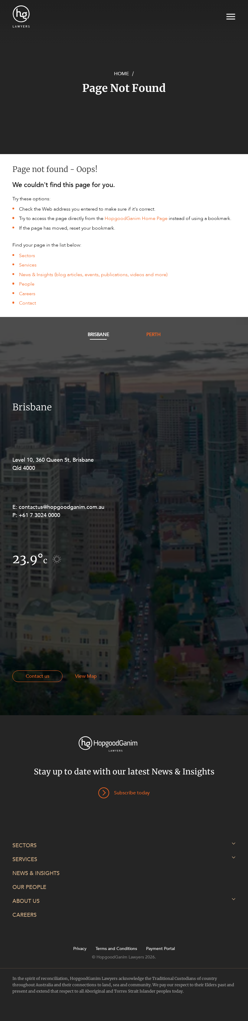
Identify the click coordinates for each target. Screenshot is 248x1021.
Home (121, 73)
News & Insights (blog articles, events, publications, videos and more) (93, 274)
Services (28, 265)
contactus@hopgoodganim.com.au (61, 507)
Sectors (27, 255)
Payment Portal (160, 949)
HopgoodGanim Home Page (136, 218)
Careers (27, 293)
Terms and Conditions (116, 949)
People (26, 284)
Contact (27, 303)
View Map (86, 676)
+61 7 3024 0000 (39, 515)
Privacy (79, 949)
